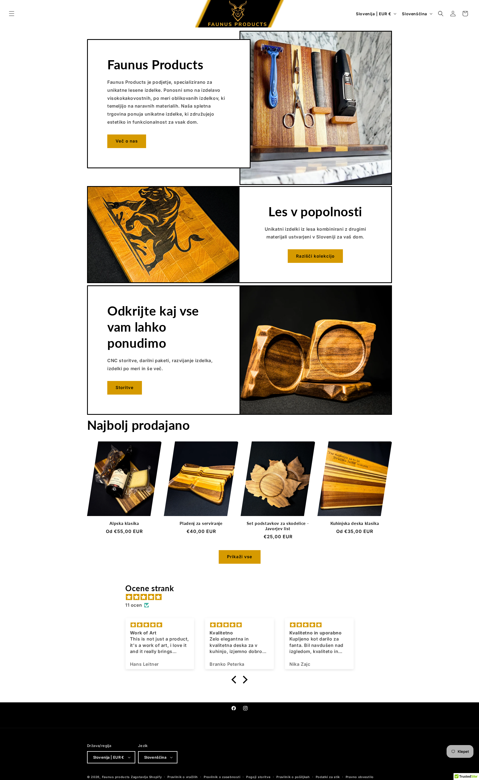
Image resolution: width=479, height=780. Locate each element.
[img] (242, 597)
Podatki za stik (328, 777)
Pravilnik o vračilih (182, 777)
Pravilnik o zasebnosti (222, 777)
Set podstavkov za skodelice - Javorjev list (278, 526)
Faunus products (116, 777)
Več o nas (127, 141)
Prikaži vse (239, 556)
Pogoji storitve (258, 777)
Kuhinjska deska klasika (354, 523)
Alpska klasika (124, 523)
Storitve (125, 387)
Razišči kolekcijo (315, 256)
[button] (12, 13)
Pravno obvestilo (360, 777)
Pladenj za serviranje (201, 523)
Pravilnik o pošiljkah (293, 777)
